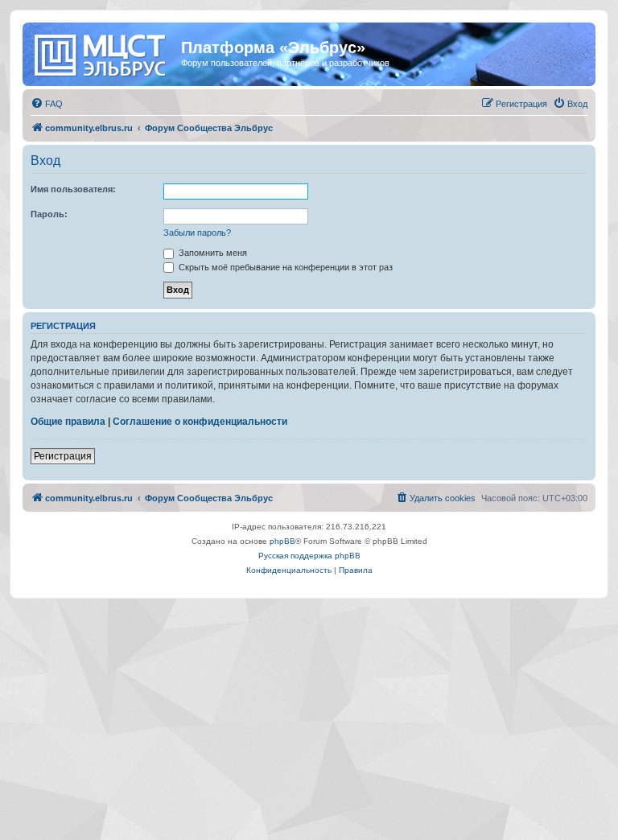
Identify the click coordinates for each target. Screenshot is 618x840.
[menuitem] (47, 103)
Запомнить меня (211, 252)
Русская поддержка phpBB (309, 555)
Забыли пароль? (197, 232)
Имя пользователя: (73, 189)
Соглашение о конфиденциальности (200, 421)
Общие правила (68, 421)
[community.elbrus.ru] (104, 52)
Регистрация (63, 456)
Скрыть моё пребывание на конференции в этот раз (284, 267)
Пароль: (49, 214)
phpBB (282, 541)
